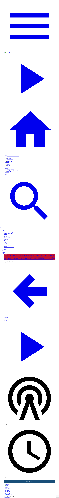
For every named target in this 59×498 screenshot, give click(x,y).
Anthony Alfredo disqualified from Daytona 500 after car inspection (19, 258)
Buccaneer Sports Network (10, 169)
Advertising (7, 173)
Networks (6, 168)
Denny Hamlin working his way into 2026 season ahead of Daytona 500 (33, 259)
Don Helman (8, 167)
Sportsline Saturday (9, 158)
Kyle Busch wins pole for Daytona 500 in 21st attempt (16, 259)
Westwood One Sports (10, 159)
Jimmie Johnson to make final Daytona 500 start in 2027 (16, 257)
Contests (6, 174)
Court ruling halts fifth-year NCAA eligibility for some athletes (44, 255)
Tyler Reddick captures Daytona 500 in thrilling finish (36, 256)
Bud (7, 163)
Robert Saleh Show (9, 161)
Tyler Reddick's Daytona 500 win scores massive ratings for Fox (20, 256)
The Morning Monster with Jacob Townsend (13, 156)
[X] (3, 253)
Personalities (7, 162)
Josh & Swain (9, 157)
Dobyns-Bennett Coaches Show (11, 160)
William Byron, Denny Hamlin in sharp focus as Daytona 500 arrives (33, 257)
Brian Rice (8, 165)
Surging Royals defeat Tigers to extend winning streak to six (12, 255)
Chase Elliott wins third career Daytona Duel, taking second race (36, 258)
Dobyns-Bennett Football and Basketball (12, 170)
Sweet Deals (7, 172)
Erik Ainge (8, 164)
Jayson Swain (9, 166)
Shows (6, 155)
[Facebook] (3, 252)
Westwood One (9, 171)
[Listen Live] (29, 346)
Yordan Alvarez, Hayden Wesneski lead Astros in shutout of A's (28, 255)
